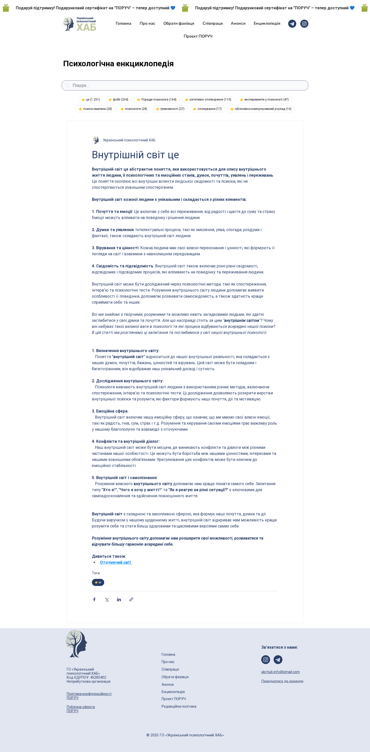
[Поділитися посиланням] (131, 599)
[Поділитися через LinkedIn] (119, 599)
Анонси (168, 684)
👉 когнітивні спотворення (210, 99)
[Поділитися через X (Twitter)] (106, 599)
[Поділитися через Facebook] (94, 599)
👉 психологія (136, 109)
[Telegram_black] (292, 24)
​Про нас (168, 662)
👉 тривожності (172, 109)
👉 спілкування (209, 109)
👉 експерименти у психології (266, 99)
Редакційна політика (179, 706)
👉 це (92, 99)
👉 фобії (120, 99)
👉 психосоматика (97, 109)
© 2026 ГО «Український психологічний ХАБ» (185, 735)
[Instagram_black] (304, 24)
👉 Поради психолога (158, 99)
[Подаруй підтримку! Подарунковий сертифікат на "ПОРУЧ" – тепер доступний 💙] (185, 8)
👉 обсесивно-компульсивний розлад (262, 109)
